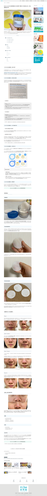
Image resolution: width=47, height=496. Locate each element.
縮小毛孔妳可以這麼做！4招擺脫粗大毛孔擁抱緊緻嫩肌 (15, 443)
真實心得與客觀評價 (8, 57)
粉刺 (22, 458)
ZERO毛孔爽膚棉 (6, 458)
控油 (14, 458)
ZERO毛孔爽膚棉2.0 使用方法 (10, 41)
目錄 (17, 35)
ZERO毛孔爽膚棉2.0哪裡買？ (9, 42)
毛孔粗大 (17, 458)
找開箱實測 (6, 457)
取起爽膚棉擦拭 (8, 47)
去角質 (10, 458)
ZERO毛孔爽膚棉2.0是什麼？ (9, 37)
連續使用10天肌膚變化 (8, 50)
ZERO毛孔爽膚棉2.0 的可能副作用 (10, 40)
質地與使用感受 (8, 48)
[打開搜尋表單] (45, 1)
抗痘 (12, 458)
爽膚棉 (20, 458)
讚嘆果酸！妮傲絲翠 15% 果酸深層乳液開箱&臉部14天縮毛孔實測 (16, 142)
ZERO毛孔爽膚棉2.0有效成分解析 (10, 39)
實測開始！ (7, 44)
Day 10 (7, 55)
